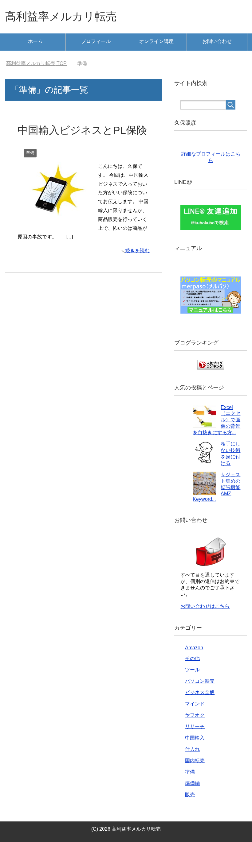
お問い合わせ (217, 41)
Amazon (194, 647)
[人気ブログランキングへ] (210, 366)
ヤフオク (195, 715)
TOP (36, 63)
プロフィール (96, 41)
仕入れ (192, 749)
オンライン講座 (156, 41)
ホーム (35, 41)
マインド (195, 703)
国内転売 (195, 760)
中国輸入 (195, 737)
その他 (192, 658)
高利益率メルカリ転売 (61, 16)
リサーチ (195, 726)
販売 (190, 794)
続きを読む (137, 250)
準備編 (192, 783)
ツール (192, 669)
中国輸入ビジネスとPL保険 (82, 130)
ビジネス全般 (200, 692)
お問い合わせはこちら (205, 606)
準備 (30, 152)
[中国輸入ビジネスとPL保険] (55, 214)
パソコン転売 (200, 681)
